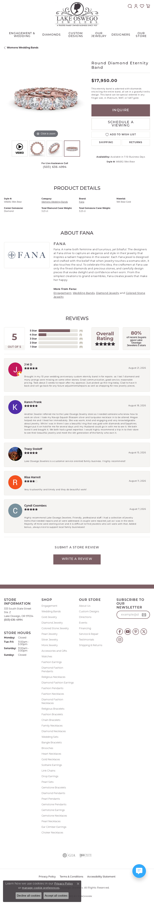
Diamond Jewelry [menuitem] (52, 622)
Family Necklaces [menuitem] (52, 725)
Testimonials (86, 639)
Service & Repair (88, 633)
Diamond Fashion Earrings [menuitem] (58, 682)
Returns (135, 142)
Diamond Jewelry (107, 292)
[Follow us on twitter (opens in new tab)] (144, 631)
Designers (121, 34)
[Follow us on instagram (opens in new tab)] (120, 639)
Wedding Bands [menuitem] (51, 611)
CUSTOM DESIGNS (75, 35)
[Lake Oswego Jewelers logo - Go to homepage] (77, 14)
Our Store (141, 35)
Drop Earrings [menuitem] (50, 776)
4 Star (33, 334)
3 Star (33, 338)
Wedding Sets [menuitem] (50, 736)
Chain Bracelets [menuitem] (51, 719)
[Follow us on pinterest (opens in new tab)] (136, 631)
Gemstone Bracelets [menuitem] (54, 787)
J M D (28, 364)
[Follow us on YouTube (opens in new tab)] (128, 631)
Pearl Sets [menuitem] (48, 781)
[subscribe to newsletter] (144, 614)
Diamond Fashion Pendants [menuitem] (52, 669)
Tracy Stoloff (33, 448)
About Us (84, 605)
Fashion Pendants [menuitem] (52, 688)
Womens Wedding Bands (22, 47)
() (81, 330)
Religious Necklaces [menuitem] (53, 676)
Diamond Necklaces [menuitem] (54, 731)
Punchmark (85, 896)
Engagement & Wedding (22, 35)
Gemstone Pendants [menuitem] (54, 804)
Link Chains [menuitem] (48, 770)
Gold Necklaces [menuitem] (51, 759)
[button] (130, 6)
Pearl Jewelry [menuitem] (50, 633)
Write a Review (77, 559)
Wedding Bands (84, 292)
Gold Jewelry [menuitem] (49, 617)
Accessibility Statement (101, 877)
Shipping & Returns (90, 645)
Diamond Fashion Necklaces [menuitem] (52, 701)
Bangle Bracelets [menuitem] (52, 742)
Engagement (62, 292)
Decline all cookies (28, 895)
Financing (85, 628)
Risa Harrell (32, 477)
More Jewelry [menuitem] (50, 645)
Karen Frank (33, 402)
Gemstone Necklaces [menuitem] (54, 815)
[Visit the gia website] (69, 855)
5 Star (33, 330)
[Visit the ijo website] (85, 855)
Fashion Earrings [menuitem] (52, 662)
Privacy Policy (47, 877)
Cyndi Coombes (35, 505)
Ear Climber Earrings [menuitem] (54, 826)
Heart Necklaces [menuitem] (51, 753)
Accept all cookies (56, 895)
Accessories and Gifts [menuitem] (54, 650)
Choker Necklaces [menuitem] (52, 832)
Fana (81, 202)
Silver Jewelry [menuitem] (50, 639)
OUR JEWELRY (98, 35)
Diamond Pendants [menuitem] (53, 793)
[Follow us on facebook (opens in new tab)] (120, 631)
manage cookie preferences (40, 887)
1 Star (33, 346)
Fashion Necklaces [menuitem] (53, 693)
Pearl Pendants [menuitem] (51, 798)
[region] (45, 97)
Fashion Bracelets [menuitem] (52, 714)
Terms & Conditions (71, 877)
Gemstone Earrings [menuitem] (53, 810)
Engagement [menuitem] (49, 605)
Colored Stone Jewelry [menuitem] (55, 628)
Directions (85, 617)
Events (83, 622)
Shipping (106, 142)
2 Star (33, 342)
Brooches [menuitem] (47, 748)
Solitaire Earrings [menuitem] (52, 764)
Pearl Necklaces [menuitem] (51, 821)
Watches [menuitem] (47, 656)
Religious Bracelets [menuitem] (53, 708)
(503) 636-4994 (55, 167)
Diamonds (51, 34)
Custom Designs (89, 611)
